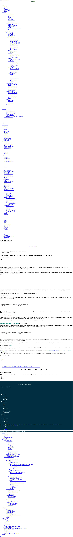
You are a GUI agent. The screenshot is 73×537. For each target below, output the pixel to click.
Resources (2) (7, 205)
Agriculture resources (8, 176)
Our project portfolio (8, 117)
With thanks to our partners (12, 459)
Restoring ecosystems (12, 89)
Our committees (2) (10, 196)
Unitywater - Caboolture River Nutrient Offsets (14, 69)
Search (3, 232)
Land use (6, 227)
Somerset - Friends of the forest (15, 475)
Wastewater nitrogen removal (13, 501)
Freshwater (12, 74)
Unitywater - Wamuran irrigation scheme (14, 72)
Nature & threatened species (11, 112)
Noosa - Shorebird (13, 49)
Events (4, 404)
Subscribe (33, 1)
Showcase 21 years (7, 138)
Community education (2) (10, 210)
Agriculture (6, 131)
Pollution (6, 224)
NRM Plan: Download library (12, 453)
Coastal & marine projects (9, 181)
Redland (9, 50)
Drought (5, 221)
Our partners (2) (9, 195)
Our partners (6, 8)
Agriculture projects (8, 175)
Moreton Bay (10, 67)
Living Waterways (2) (12, 203)
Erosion (5, 220)
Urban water (12, 79)
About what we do (7, 110)
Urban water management (10, 115)
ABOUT (3, 5)
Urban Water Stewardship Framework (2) (12, 199)
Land (9, 14)
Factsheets (6, 133)
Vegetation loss (7, 226)
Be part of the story (8, 142)
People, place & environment (11, 34)
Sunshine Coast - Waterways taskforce (14, 62)
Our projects (5, 410)
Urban (7, 95)
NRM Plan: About (11, 24)
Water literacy (10, 505)
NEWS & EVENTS (5, 125)
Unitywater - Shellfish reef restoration (14, 70)
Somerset (10, 58)
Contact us (6, 11)
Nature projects (7, 184)
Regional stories (11, 73)
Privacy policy (23, 431)
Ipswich (9, 461)
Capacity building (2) (10, 198)
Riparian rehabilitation (12, 93)
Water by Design (7, 137)
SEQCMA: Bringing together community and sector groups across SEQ (9, 147)
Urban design (10, 19)
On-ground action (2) (10, 202)
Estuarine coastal (13, 80)
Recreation (6, 229)
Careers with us (6, 525)
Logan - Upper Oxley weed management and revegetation (15, 44)
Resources (8, 104)
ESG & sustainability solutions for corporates (9, 161)
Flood (5, 222)
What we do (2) (7, 197)
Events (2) (6, 213)
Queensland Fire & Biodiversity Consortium (14, 116)
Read (30, 246)
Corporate (6, 132)
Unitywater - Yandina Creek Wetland (14, 66)
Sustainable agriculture (14, 78)
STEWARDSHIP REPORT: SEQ (9, 31)
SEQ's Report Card (6, 412)
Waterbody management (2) (11, 209)
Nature (9, 17)
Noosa (9, 46)
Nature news (6, 186)
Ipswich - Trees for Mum (14, 38)
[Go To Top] (0, 536)
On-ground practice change (13, 86)
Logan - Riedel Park (13, 466)
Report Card (6, 135)
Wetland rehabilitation (12, 94)
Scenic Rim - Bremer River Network (16, 473)
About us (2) (8, 193)
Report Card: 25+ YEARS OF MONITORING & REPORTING (9, 174)
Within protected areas (12, 92)
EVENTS (5, 129)
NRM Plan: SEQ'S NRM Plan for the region (9, 172)
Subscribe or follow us (8, 145)
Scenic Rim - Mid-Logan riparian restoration (14, 54)
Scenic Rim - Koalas (14, 57)
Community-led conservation (11, 101)
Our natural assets (9, 441)
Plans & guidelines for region (10, 22)
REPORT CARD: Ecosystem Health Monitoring (11, 456)
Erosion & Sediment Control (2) (10, 207)
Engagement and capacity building (14, 490)
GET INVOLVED (4, 141)
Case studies (6, 179)
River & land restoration (11, 113)
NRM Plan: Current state (12, 25)
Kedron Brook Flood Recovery (9, 529)
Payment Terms (5, 399)
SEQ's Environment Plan (7, 411)
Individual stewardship (12, 102)
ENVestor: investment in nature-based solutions (9, 144)
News (5, 238)
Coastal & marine (11, 16)
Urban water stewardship (12, 96)
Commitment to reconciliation (7, 10)
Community (10, 21)
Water (9, 15)
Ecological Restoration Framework (12, 29)
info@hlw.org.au (5, 421)
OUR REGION (4, 12)
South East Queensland (8, 13)
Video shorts (6, 140)
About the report (9, 32)
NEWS (5, 126)
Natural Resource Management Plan (12, 23)
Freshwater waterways (10, 91)
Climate (5, 228)
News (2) (6, 214)
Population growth (7, 225)
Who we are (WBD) (7, 192)
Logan (9, 39)
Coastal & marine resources (7, 182)
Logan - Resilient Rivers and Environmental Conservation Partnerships (15, 41)
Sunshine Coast (11, 61)
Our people (6, 7)
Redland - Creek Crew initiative (15, 470)
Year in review (7, 6)
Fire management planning (9, 236)
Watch (7, 127)
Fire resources (7, 134)
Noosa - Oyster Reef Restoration (14, 48)
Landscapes (10, 18)
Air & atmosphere (11, 20)
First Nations (9, 103)
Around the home (9, 159)
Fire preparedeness (10, 111)
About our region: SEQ (8, 170)
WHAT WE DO (4, 109)
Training (6, 177)
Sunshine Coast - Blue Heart (15, 478)
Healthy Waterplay (7, 139)
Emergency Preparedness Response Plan (13, 28)
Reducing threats (11, 90)
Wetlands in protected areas (13, 492)
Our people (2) (9, 194)
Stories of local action (10, 37)
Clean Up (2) (10, 204)
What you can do (7, 158)
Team (5, 178)
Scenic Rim (10, 53)
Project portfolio (9, 118)
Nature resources (7, 185)
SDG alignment (8, 517)
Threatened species (8, 223)
